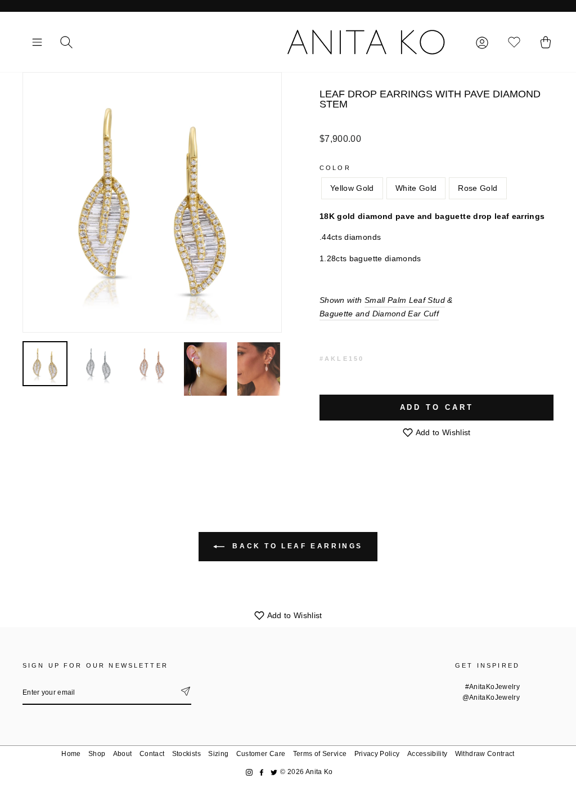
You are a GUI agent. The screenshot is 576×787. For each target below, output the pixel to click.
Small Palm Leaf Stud (404, 300)
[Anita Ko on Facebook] (261, 772)
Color (335, 167)
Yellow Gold (352, 188)
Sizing (218, 754)
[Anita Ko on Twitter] (274, 772)
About (122, 754)
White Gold (416, 188)
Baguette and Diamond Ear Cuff (379, 313)
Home (70, 754)
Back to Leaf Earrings (296, 546)
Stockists (186, 754)
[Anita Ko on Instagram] (249, 772)
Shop (96, 754)
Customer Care (261, 754)
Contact (152, 754)
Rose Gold (477, 188)
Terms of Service (320, 754)
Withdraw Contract (485, 754)
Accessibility (427, 754)
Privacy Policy (377, 754)
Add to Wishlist (442, 432)
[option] (152, 202)
